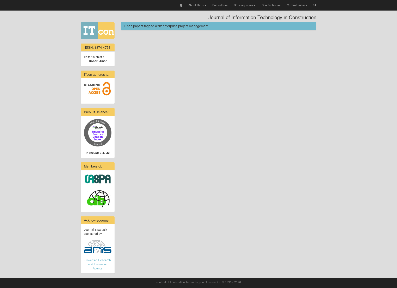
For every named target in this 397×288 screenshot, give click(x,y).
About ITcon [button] (196, 5)
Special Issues (271, 5)
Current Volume (297, 5)
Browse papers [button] (244, 5)
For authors (220, 5)
